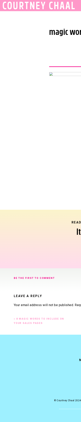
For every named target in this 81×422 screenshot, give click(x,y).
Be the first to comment (34, 278)
